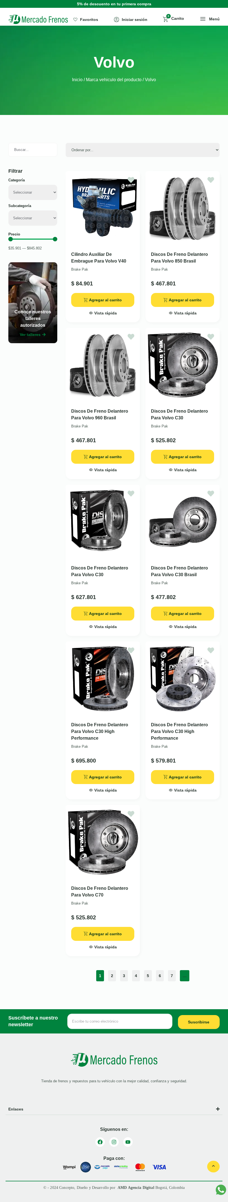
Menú (214, 19)
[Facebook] (100, 1142)
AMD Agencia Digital (136, 1188)
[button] (103, 311)
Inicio (77, 79)
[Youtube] (128, 1142)
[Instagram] (114, 1142)
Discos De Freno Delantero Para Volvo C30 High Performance (99, 731)
